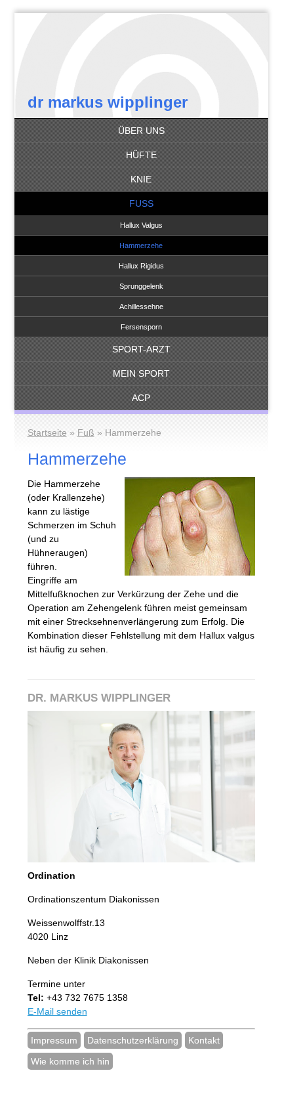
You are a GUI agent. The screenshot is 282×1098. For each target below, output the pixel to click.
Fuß (141, 203)
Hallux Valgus (141, 225)
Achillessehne (141, 306)
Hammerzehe (141, 245)
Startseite (47, 432)
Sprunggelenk (141, 286)
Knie (141, 179)
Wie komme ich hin (70, 1061)
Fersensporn (141, 327)
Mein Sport (141, 373)
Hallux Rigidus (141, 266)
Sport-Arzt (141, 349)
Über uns (141, 130)
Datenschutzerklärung (132, 1040)
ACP (141, 397)
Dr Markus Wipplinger (108, 102)
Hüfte (141, 155)
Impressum (54, 1040)
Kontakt (204, 1040)
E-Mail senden (57, 1011)
